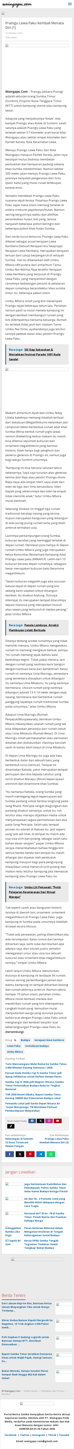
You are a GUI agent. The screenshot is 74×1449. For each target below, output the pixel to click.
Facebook (11, 1435)
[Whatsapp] (51, 1154)
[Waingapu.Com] (17, 4)
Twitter (24, 1435)
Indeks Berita (31, 1390)
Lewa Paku (13, 1046)
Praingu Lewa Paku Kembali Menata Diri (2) (54, 1138)
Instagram (38, 1435)
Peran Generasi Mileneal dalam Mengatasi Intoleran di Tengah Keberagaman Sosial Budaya (43, 1231)
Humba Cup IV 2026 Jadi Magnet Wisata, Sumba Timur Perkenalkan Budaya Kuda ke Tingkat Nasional (34, 1085)
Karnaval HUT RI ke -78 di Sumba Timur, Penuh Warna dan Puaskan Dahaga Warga (45, 1217)
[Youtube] (58, 1121)
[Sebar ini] (9, 1154)
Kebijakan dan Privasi (52, 1390)
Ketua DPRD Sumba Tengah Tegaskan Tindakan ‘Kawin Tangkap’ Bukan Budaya (41, 1244)
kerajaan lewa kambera (49, 1040)
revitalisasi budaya (37, 1046)
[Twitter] (40, 1121)
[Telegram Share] (40, 1154)
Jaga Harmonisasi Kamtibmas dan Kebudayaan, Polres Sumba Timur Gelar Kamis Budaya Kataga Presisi (46, 1187)
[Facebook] (32, 1121)
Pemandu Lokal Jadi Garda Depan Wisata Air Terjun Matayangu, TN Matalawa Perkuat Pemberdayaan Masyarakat (32, 1107)
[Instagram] (49, 1121)
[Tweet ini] (20, 1154)
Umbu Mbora (15, 1051)
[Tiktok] (10, 1126)
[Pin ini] (30, 1154)
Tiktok (52, 1435)
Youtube (64, 1435)
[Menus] (69, 4)
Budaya (25, 1040)
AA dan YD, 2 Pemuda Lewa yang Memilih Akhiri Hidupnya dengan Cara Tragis (44, 1202)
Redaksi (6, 1394)
